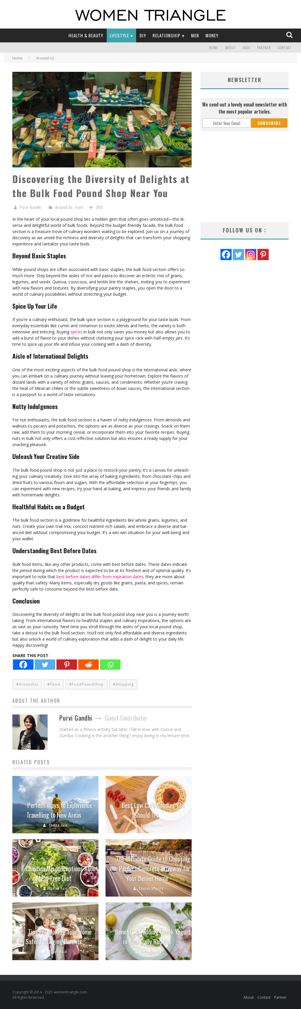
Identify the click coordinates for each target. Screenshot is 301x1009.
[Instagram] (250, 254)
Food (79, 207)
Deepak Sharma (151, 888)
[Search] (290, 35)
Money (211, 35)
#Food (53, 684)
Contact (285, 47)
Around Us (64, 207)
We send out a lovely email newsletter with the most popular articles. (244, 108)
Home (213, 47)
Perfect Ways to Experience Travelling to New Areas (59, 809)
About (230, 47)
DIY (143, 35)
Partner (264, 47)
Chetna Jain (58, 825)
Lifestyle (119, 35)
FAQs (246, 47)
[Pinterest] (66, 664)
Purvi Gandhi (31, 207)
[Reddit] (88, 664)
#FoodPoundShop (86, 684)
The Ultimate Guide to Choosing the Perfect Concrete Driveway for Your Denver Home (150, 868)
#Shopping (123, 684)
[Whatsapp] (110, 664)
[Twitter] (45, 664)
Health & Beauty (85, 35)
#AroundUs (27, 684)
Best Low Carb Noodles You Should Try (153, 809)
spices (76, 332)
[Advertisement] (244, 176)
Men (195, 35)
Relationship (166, 35)
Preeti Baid (58, 951)
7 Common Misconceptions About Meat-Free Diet (59, 873)
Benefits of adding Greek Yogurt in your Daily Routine (153, 936)
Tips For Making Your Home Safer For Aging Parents (58, 936)
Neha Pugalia (151, 825)
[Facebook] (23, 664)
